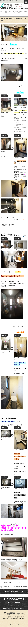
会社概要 (15, 608)
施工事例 (6, 12)
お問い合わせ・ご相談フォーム (14, 592)
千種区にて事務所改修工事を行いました (11, 560)
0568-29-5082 (10, 620)
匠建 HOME (1, 12)
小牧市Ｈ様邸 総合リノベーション (10, 582)
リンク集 (23, 608)
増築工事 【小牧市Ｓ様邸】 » (21, 586)
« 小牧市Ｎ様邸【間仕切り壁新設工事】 (8, 586)
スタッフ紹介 (7, 608)
